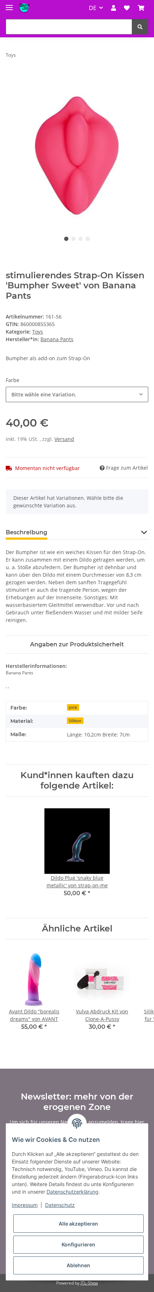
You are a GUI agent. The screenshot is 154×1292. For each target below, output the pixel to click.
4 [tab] (88, 239)
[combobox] (77, 394)
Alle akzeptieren (78, 1224)
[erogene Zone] (24, 8)
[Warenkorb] (141, 8)
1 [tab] (66, 239)
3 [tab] (80, 239)
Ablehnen (78, 1265)
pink (73, 707)
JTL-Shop (89, 1283)
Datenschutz (60, 1205)
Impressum (25, 1205)
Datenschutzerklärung (72, 1192)
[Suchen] (140, 26)
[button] (113, 8)
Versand (64, 439)
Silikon (75, 720)
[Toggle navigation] (9, 4)
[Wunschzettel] (127, 8)
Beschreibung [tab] (26, 532)
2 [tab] (73, 239)
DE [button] (92, 8)
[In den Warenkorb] (11, 78)
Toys (37, 331)
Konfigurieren (78, 1244)
